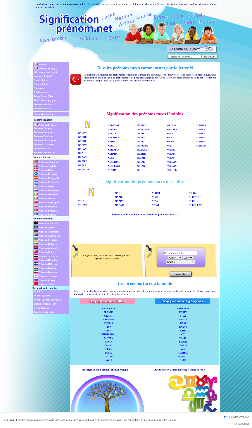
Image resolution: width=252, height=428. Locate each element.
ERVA (108, 349)
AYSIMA (108, 323)
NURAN (171, 153)
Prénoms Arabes (46, 227)
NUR (169, 145)
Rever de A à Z (41, 307)
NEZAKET (143, 149)
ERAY (183, 316)
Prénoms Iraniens (47, 272)
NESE (111, 157)
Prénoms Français (47, 124)
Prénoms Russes (46, 280)
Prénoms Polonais (47, 206)
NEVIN (141, 137)
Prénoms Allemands (48, 162)
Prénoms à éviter (42, 108)
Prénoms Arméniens (48, 231)
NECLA (112, 133)
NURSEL (201, 133)
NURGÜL (172, 170)
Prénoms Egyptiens (48, 256)
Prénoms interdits (43, 104)
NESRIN (112, 170)
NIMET (171, 133)
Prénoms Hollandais (49, 190)
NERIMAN (113, 149)
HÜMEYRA (108, 334)
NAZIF (118, 197)
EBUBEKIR (183, 308)
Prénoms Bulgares (48, 243)
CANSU (108, 345)
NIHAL (141, 161)
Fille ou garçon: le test (45, 72)
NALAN (82, 149)
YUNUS (183, 338)
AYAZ (183, 349)
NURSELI (201, 137)
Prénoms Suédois (47, 214)
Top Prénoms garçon (45, 100)
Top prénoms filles (43, 96)
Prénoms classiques (44, 144)
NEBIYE (112, 129)
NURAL (171, 149)
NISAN (170, 141)
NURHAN (201, 125)
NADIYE (82, 145)
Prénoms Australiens (49, 235)
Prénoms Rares (42, 148)
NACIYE (82, 133)
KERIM (183, 312)
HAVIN (108, 341)
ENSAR (183, 327)
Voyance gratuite (42, 295)
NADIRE (82, 204)
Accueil (42, 64)
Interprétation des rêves (46, 303)
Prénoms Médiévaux (44, 152)
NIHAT (155, 205)
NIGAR (141, 157)
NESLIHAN (114, 161)
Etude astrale (41, 92)
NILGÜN (171, 125)
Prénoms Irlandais (48, 194)
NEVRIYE (142, 145)
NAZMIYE (84, 169)
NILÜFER (172, 129)
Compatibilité (41, 84)
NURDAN (172, 166)
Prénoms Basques (43, 128)
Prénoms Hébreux (47, 264)
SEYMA (108, 338)
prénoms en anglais (48, 68)
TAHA (183, 330)
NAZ (81, 153)
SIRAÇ (183, 323)
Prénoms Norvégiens (49, 202)
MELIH (183, 319)
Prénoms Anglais (47, 166)
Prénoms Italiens (47, 198)
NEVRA (141, 141)
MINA (108, 352)
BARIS (183, 345)
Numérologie (40, 80)
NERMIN (113, 153)
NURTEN (201, 145)
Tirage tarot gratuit (44, 311)
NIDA (155, 201)
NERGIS (112, 145)
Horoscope (39, 88)
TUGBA (108, 356)
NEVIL (141, 133)
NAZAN (82, 157)
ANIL (183, 334)
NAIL (118, 193)
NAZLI (82, 165)
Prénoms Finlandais (48, 182)
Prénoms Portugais (48, 210)
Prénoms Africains (48, 223)
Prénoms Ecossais (47, 174)
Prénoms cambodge (48, 248)
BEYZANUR (108, 308)
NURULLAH (195, 205)
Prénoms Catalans (43, 136)
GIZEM (108, 316)
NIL (139, 170)
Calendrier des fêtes (44, 114)
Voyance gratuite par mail (47, 299)
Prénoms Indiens (47, 268)
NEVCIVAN (143, 129)
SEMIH (183, 341)
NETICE (141, 125)
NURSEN (201, 141)
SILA (108, 327)
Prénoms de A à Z (43, 76)
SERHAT (183, 352)
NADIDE (82, 137)
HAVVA (108, 330)
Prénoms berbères (47, 239)
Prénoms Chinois (47, 252)
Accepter (243, 423)
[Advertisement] (99, 53)
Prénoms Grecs (46, 186)
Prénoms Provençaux (45, 140)
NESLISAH (114, 166)
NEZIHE (141, 153)
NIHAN (141, 166)
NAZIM (119, 201)
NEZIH (156, 197)
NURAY (171, 157)
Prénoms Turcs (46, 284)
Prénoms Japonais (48, 276)
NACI (81, 200)
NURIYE (200, 129)
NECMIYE (113, 137)
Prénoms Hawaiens (48, 260)
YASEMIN (108, 319)
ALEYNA (108, 312)
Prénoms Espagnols (48, 178)
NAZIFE (82, 161)
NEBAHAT (113, 125)
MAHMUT (183, 356)
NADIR (82, 141)
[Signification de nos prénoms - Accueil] (124, 27)
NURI (192, 201)
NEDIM (156, 193)
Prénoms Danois (46, 170)
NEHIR (111, 141)
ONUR (183, 360)
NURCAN (172, 161)
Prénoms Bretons (43, 132)
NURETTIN (195, 197)
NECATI (119, 205)
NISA (169, 137)
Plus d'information (238, 416)
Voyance (38, 291)
